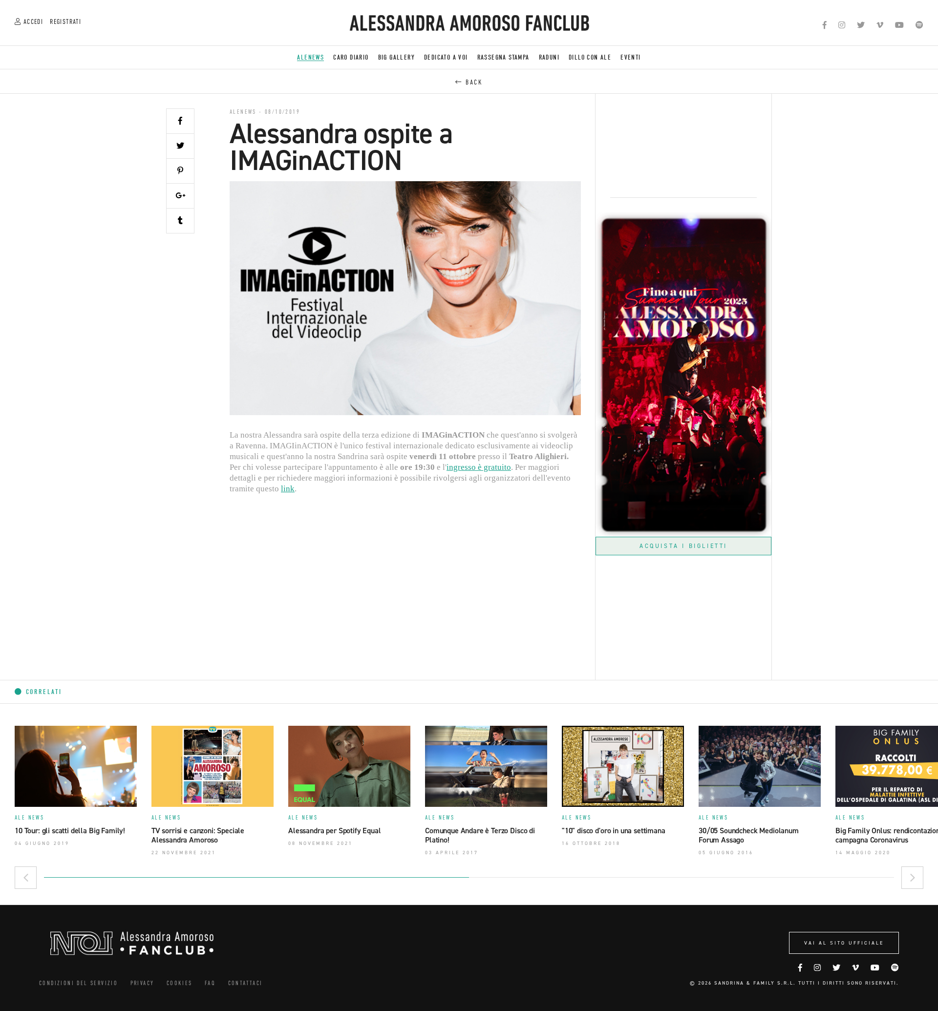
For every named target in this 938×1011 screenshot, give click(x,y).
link (288, 488)
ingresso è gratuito (479, 467)
